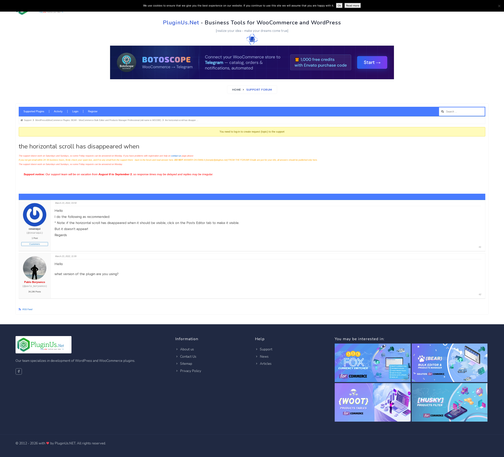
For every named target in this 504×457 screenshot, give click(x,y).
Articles (265, 363)
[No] (499, 6)
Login (75, 111)
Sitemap (185, 363)
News (264, 356)
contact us (176, 156)
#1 (480, 247)
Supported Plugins (33, 111)
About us (186, 349)
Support (265, 349)
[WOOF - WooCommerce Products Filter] (449, 402)
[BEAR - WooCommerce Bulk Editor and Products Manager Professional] (449, 363)
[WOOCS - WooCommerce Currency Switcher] (372, 363)
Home (236, 90)
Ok (339, 5)
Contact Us (187, 356)
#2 (480, 294)
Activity (58, 111)
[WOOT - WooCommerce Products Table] (372, 402)
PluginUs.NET (65, 443)
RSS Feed (27, 309)
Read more (352, 5)
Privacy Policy (190, 371)
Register (92, 111)
